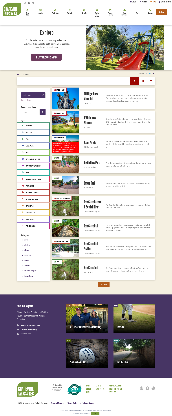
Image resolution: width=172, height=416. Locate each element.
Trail (28, 139)
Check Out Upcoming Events (30, 325)
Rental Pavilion (32, 199)
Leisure (26, 250)
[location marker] (151, 81)
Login (163, 2)
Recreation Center (33, 159)
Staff (88, 391)
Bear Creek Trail (91, 267)
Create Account (115, 385)
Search (150, 12)
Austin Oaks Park (92, 162)
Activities (55, 12)
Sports (26, 239)
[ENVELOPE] (153, 73)
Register (161, 12)
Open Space (30, 205)
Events (84, 12)
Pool (27, 172)
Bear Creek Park (91, 226)
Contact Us (100, 388)
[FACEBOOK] (146, 73)
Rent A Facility (110, 13)
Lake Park (29, 145)
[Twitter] (33, 4)
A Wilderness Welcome (90, 120)
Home (88, 385)
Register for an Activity (29, 329)
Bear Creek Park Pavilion (91, 246)
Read (154, 2)
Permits (144, 2)
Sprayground (31, 212)
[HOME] (18, 74)
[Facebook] (29, 4)
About (134, 2)
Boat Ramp (30, 219)
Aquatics (40, 12)
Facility (29, 132)
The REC (27, 13)
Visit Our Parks (26, 334)
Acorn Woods (90, 142)
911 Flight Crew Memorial (91, 96)
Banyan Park (89, 183)
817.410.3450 (57, 390)
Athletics (70, 12)
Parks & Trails (97, 14)
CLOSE (95, 413)
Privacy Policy (72, 402)
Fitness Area (30, 226)
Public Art (30, 185)
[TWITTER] (150, 73)
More (137, 12)
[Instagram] (25, 4)
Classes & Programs (30, 270)
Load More (103, 284)
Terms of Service (57, 402)
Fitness (26, 260)
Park (27, 152)
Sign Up (168, 2)
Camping (29, 125)
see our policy (86, 413)
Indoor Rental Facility (34, 179)
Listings (25, 74)
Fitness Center (28, 275)
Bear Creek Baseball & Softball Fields (93, 204)
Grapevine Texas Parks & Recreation (36, 402)
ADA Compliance (87, 402)
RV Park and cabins (33, 165)
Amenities (27, 255)
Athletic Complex (32, 192)
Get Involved (124, 13)
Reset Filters (26, 99)
